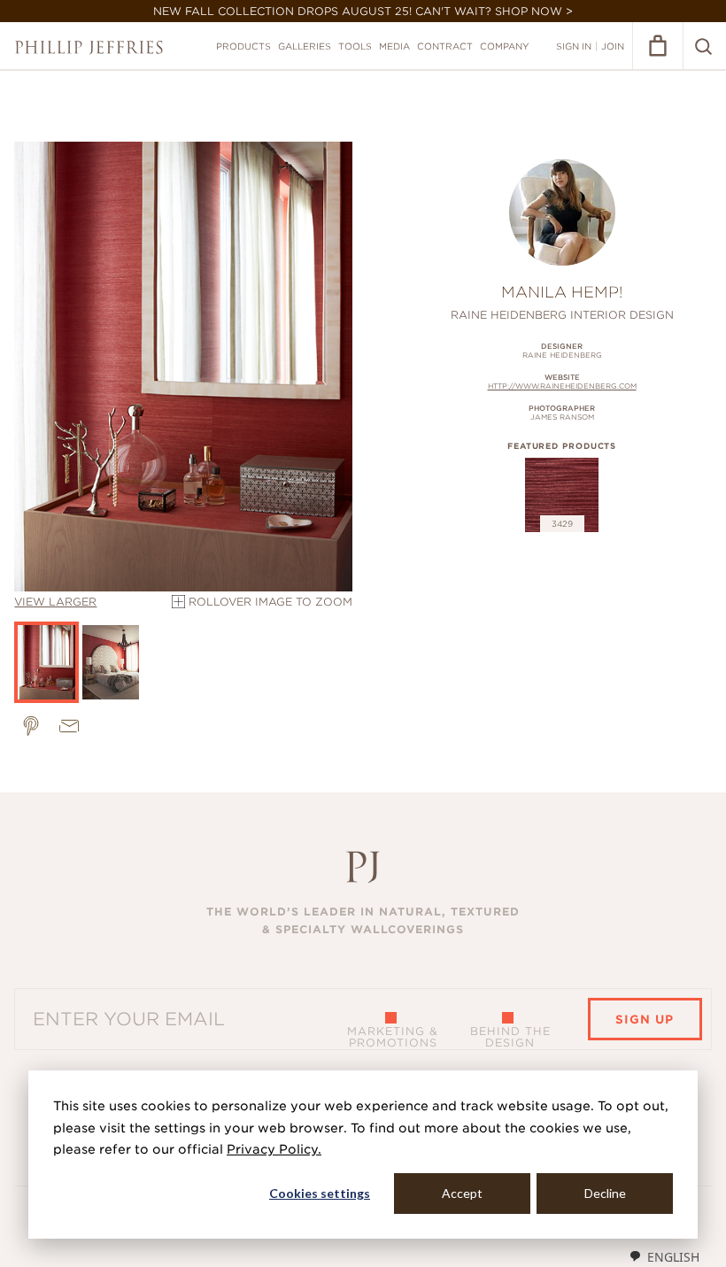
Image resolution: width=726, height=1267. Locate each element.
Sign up (644, 1019)
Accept (462, 1193)
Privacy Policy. (274, 1149)
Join (612, 46)
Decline (605, 1193)
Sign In (573, 46)
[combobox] (664, 1256)
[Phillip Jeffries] (89, 47)
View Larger (55, 601)
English (673, 1256)
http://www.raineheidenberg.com (562, 386)
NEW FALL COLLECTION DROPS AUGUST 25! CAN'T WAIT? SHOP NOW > (363, 11)
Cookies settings (319, 1193)
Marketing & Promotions (392, 1036)
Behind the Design (510, 1036)
